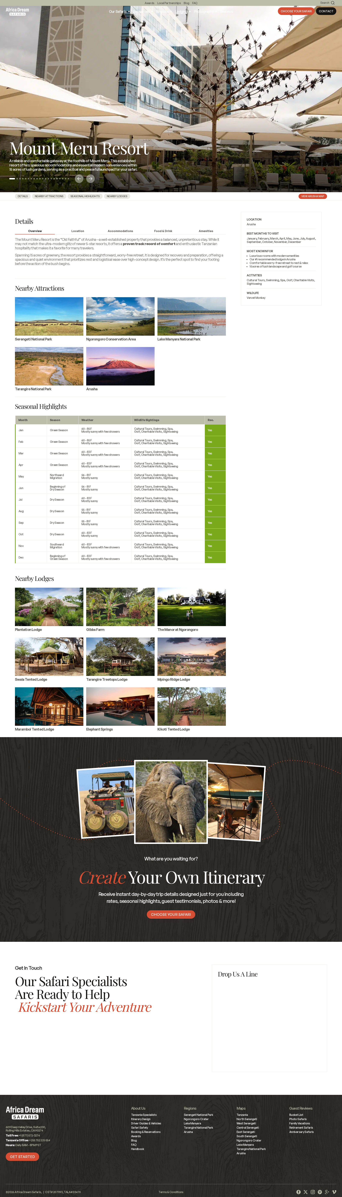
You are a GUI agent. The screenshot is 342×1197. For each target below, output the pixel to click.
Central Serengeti (248, 1127)
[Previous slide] (79, 178)
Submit (269, 1055)
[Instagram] (313, 1192)
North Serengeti (247, 1119)
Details (23, 196)
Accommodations (120, 231)
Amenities (206, 231)
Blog (186, 3)
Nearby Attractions (49, 196)
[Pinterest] (320, 1192)
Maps (241, 1108)
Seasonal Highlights (85, 196)
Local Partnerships (169, 3)
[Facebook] (298, 1192)
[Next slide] (90, 178)
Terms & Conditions (171, 1192)
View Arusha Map (312, 196)
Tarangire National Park (198, 1127)
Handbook (137, 1149)
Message (223, 1018)
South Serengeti (247, 1136)
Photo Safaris (298, 1119)
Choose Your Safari (296, 11)
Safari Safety (139, 1127)
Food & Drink (163, 231)
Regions (190, 1108)
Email (221, 1003)
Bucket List (296, 1115)
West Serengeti (246, 1123)
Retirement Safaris (301, 1127)
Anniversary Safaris (301, 1132)
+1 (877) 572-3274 (32, 1043)
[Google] (327, 1192)
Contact (326, 11)
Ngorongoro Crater (196, 1119)
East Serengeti (246, 1132)
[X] (306, 1192)
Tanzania (242, 1115)
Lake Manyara (192, 1123)
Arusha (251, 224)
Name (221, 987)
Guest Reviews (301, 1108)
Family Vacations (299, 1123)
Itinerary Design (141, 1119)
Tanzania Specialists (144, 1115)
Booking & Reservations (145, 1132)
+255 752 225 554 (117, 1065)
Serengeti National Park (198, 1115)
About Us (138, 1108)
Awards (149, 3)
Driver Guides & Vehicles (146, 1123)
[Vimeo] (334, 1192)
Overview (35, 231)
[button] (12, 178)
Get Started (22, 1156)
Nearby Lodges (117, 196)
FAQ (194, 3)
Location (77, 231)
